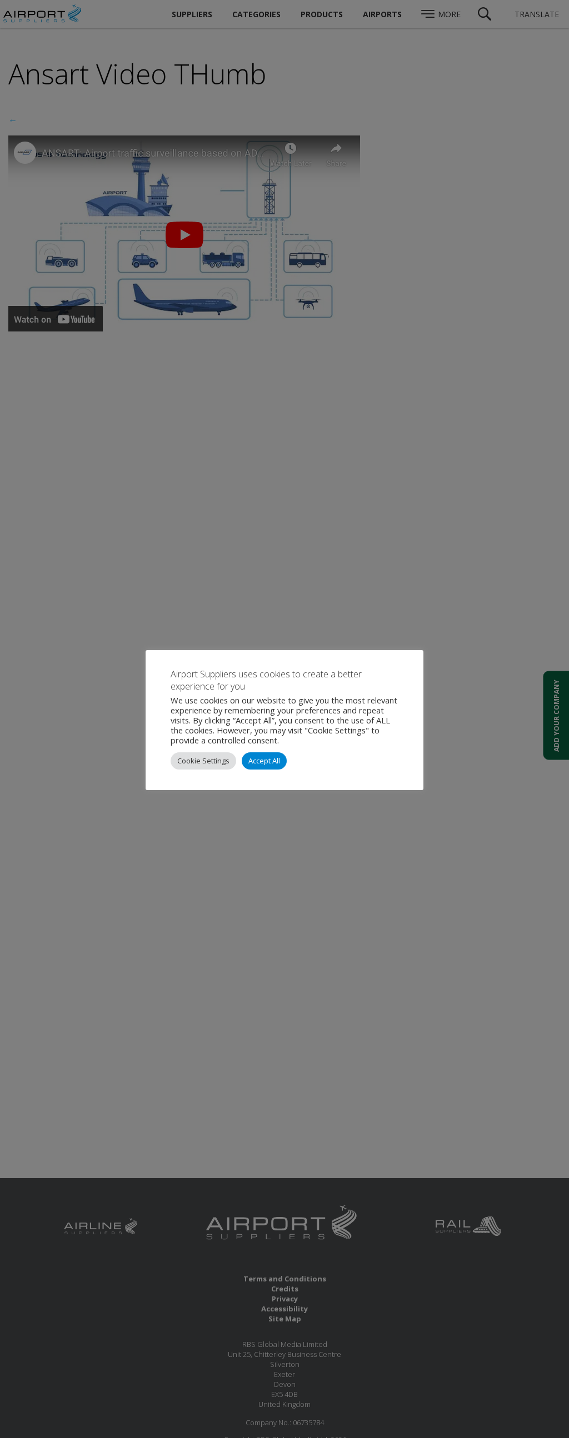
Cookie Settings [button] (203, 761)
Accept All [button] (264, 761)
